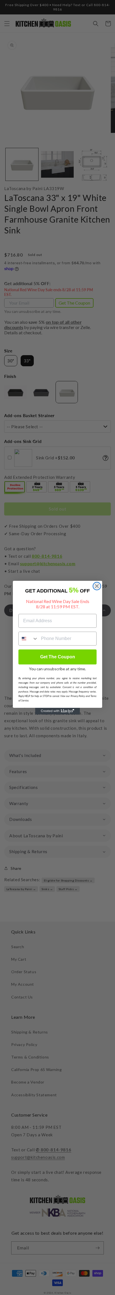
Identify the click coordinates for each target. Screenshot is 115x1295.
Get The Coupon (57, 656)
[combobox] (28, 638)
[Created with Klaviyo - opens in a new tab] (57, 711)
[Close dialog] (97, 586)
